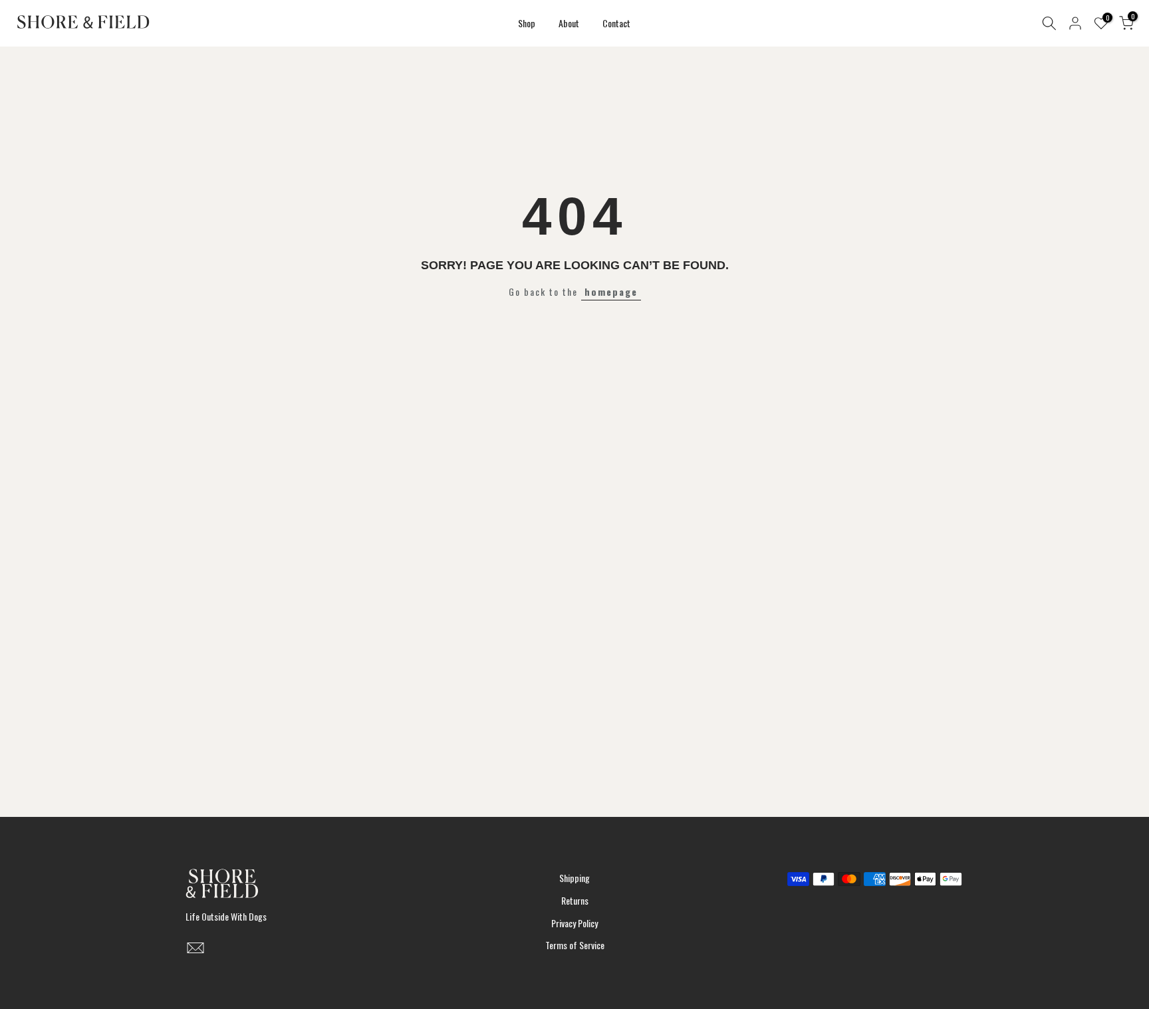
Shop (526, 23)
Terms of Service (574, 945)
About (569, 23)
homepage (611, 291)
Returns (574, 900)
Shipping (574, 878)
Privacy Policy (574, 923)
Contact (616, 23)
